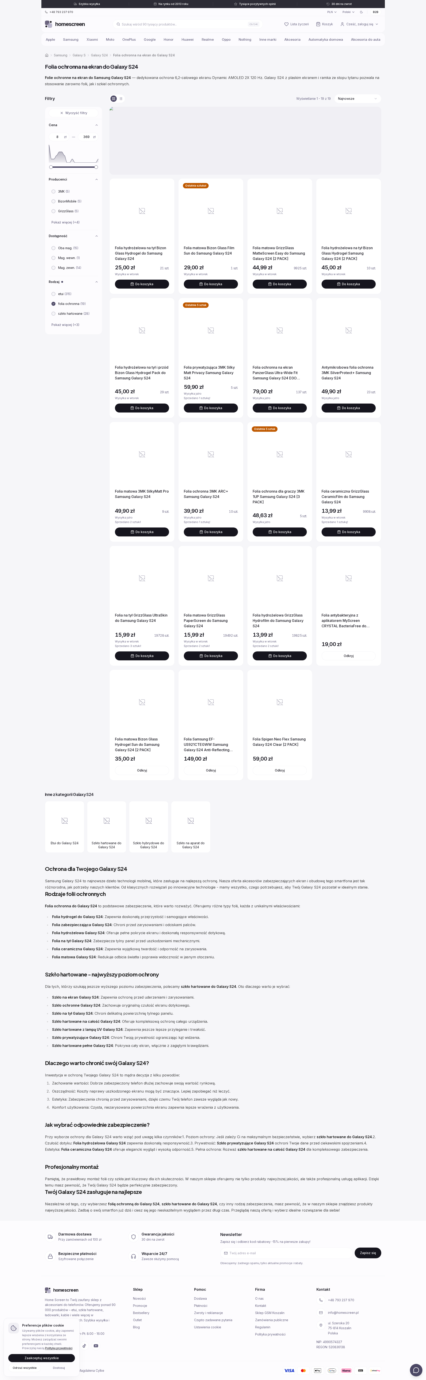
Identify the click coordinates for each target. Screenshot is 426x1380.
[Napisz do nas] (416, 1370)
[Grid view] (113, 99)
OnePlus (129, 39)
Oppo (226, 39)
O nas (259, 1298)
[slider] (51, 167)
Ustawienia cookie (207, 1327)
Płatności (200, 1306)
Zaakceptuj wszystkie (42, 1358)
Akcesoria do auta (365, 39)
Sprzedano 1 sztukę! (208, 398)
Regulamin (262, 1327)
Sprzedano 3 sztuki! (139, 646)
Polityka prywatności (270, 1334)
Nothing (245, 39)
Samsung (70, 39)
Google (150, 39)
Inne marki (267, 39)
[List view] (121, 99)
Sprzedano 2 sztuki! (139, 522)
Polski (347, 12)
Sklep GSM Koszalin (269, 1313)
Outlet (137, 1320)
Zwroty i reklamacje (208, 1313)
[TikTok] (84, 1345)
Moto (110, 39)
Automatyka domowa (326, 39)
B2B (375, 12)
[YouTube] (95, 1345)
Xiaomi (92, 39)
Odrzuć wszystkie (25, 1367)
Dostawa (200, 1298)
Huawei (188, 39)
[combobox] (357, 98)
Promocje (140, 1306)
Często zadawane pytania (213, 1320)
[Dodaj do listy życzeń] (165, 187)
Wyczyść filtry (76, 113)
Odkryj (348, 656)
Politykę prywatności (58, 1348)
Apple (50, 39)
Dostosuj (59, 1367)
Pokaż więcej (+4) (65, 222)
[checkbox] (53, 191)
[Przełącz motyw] (361, 12)
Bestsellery (141, 1313)
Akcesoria (292, 39)
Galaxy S (79, 55)
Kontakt (260, 1306)
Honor (169, 39)
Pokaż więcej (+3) (65, 325)
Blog (136, 1327)
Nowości (139, 1298)
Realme (208, 39)
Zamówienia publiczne (271, 1320)
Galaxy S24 (99, 55)
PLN (330, 12)
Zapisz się (368, 1253)
